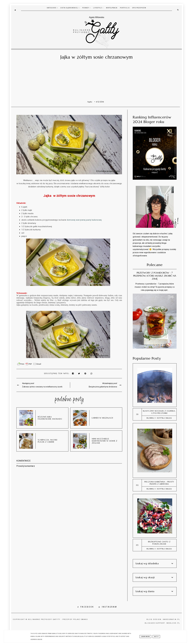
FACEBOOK (87, 607)
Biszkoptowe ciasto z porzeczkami (159, 543)
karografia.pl (171, 619)
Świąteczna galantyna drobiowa (103, 387)
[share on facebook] (73, 373)
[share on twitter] (79, 373)
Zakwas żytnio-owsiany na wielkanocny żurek (42, 387)
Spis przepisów (139, 8)
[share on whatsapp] (91, 373)
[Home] (15, 10)
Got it (156, 636)
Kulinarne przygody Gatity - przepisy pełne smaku (58, 619)
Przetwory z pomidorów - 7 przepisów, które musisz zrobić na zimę (154, 275)
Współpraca (111, 8)
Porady (86, 8)
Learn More (145, 636)
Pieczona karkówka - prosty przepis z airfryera (159, 483)
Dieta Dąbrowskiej (70, 8)
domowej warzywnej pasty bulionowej (84, 220)
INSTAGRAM (109, 607)
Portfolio (125, 8)
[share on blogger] (86, 373)
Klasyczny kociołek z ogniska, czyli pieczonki (159, 412)
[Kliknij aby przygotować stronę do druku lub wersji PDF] (29, 365)
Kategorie (52, 8)
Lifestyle (97, 8)
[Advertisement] (95, 81)
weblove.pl (173, 623)
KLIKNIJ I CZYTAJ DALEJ (159, 418)
